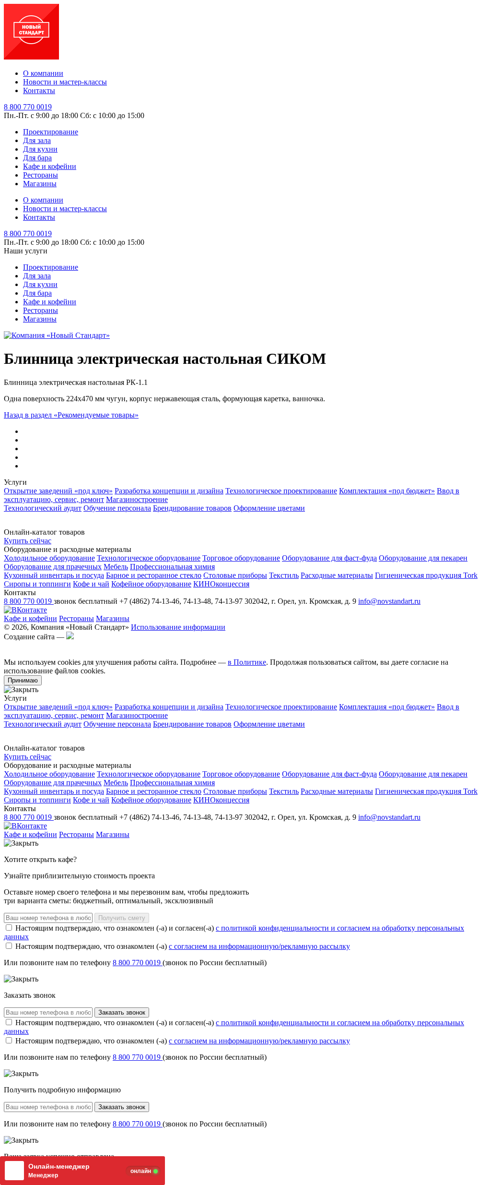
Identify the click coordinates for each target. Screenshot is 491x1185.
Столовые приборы (235, 575)
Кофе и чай (91, 584)
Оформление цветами (269, 508)
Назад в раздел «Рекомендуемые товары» (71, 415)
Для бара (37, 158)
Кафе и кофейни (49, 166)
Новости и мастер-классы (65, 82)
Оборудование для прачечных (53, 567)
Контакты (39, 90)
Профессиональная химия (172, 567)
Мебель (116, 567)
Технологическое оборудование (148, 558)
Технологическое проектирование (281, 491)
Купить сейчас (27, 541)
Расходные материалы (337, 575)
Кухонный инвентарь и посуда (54, 575)
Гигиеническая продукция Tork (426, 575)
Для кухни (40, 149)
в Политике (247, 662)
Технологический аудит (43, 508)
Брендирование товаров (192, 508)
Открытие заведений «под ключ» (58, 491)
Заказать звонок (121, 1012)
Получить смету (121, 918)
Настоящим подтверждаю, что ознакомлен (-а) (181, 946)
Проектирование (50, 132)
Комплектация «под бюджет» (387, 491)
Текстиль (284, 575)
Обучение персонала (117, 508)
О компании (43, 73)
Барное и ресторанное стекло (153, 575)
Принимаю (23, 680)
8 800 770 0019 (28, 107)
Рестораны (40, 175)
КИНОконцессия (221, 584)
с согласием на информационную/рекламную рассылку (259, 946)
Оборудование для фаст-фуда (329, 558)
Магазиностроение (137, 499)
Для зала (37, 140)
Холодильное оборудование (49, 558)
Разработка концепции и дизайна (169, 491)
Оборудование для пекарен (423, 558)
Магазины (40, 184)
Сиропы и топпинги (37, 584)
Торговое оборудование (241, 558)
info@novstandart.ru (389, 601)
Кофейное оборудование (151, 584)
